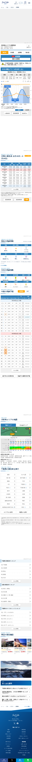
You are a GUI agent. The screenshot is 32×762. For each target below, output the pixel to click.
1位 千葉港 (4, 564)
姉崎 (23, 491)
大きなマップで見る (6, 452)
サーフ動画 (8, 750)
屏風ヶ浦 (24, 462)
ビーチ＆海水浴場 (8, 748)
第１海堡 (8, 497)
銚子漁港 (22, 478)
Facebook (4, 761)
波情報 (20, 52)
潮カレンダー (8, 734)
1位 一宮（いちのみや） (7, 612)
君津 (23, 494)
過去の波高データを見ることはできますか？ (14, 696)
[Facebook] (17, 723)
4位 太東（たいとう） (7, 622)
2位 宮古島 (4, 591)
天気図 (12, 52)
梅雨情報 (24, 729)
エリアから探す (8, 512)
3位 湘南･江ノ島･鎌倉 (7, 595)
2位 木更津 (4, 568)
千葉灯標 (22, 487)
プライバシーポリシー (24, 750)
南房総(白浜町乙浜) (7, 507)
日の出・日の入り (24, 736)
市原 (7, 487)
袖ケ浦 (8, 478)
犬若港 (20, 461)
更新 (26, 199)
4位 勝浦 (3, 574)
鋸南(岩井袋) (8, 500)
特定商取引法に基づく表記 (24, 752)
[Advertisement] (16, 26)
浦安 (8, 474)
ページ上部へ (27, 706)
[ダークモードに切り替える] (21, 3)
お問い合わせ (24, 744)
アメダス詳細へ (4, 265)
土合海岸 (11, 456)
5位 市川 (3, 577)
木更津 (8, 494)
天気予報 (8, 736)
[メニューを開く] (29, 3)
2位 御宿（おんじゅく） (7, 615)
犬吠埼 (15, 461)
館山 (23, 504)
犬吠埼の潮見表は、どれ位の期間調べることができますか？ (15, 692)
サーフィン (8, 744)
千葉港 (23, 484)
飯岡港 (2, 461)
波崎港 (4, 464)
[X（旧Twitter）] (14, 723)
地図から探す (23, 512)
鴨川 (23, 500)
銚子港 (5, 462)
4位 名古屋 (4, 598)
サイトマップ (24, 748)
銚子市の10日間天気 (8, 376)
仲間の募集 (8, 752)
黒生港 (25, 461)
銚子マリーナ (11, 462)
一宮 (8, 484)
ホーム (2, 7)
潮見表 (12, 7)
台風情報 (8, 738)
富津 (8, 491)
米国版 (23, 754)
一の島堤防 (9, 461)
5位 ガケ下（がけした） (7, 625)
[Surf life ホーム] (5, 2)
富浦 (8, 504)
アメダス (24, 734)
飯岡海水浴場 (18, 456)
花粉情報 (24, 731)
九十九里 (23, 474)
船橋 (8, 481)
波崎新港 (10, 464)
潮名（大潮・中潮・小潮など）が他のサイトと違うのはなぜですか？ (15, 700)
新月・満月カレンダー (24, 738)
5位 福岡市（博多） (6, 601)
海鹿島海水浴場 (9, 457)
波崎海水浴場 (4, 456)
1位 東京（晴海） (6, 588)
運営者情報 (23, 746)
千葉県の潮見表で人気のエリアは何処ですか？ (15, 688)
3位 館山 (3, 571)
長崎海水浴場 (17, 457)
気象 (7, 7)
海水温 (27, 52)
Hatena (20, 761)
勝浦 (23, 497)
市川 (23, 481)
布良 (22, 507)
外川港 (18, 462)
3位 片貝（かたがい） (7, 618)
